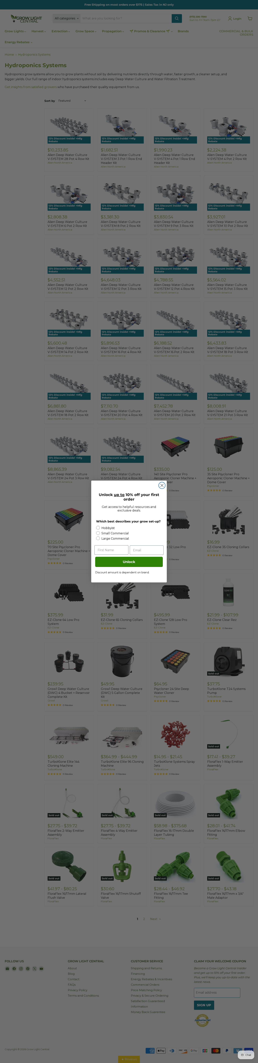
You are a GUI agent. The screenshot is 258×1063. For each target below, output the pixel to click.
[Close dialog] (162, 485)
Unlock (129, 562)
